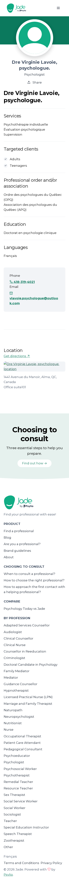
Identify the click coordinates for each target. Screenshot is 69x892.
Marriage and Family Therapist (28, 703)
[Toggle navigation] (58, 8)
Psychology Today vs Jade (24, 608)
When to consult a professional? (29, 574)
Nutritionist (13, 723)
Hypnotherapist (16, 690)
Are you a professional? (22, 544)
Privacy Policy (51, 863)
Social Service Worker (21, 801)
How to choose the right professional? (34, 580)
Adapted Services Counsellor (27, 625)
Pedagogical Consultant (23, 749)
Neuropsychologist (19, 716)
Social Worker (14, 808)
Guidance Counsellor (20, 684)
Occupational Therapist (22, 736)
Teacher (10, 821)
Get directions (15, 356)
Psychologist (14, 762)
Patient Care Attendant (22, 743)
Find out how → (34, 463)
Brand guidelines (17, 550)
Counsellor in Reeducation (25, 651)
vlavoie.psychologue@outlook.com (34, 300)
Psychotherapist (17, 775)
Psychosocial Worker (20, 769)
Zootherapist (14, 840)
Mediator (11, 677)
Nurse (8, 729)
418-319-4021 (24, 282)
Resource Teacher (18, 788)
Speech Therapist (18, 834)
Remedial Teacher (18, 782)
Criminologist (14, 658)
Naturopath (13, 710)
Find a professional (19, 531)
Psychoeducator (17, 756)
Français (10, 856)
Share (37, 82)
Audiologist (13, 632)
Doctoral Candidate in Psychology (30, 664)
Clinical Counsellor (18, 638)
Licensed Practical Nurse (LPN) (28, 697)
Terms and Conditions (21, 863)
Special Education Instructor (26, 827)
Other (8, 847)
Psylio (8, 874)
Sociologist (12, 814)
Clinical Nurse (15, 645)
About (9, 557)
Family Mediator (16, 671)
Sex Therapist (14, 795)
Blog (7, 537)
